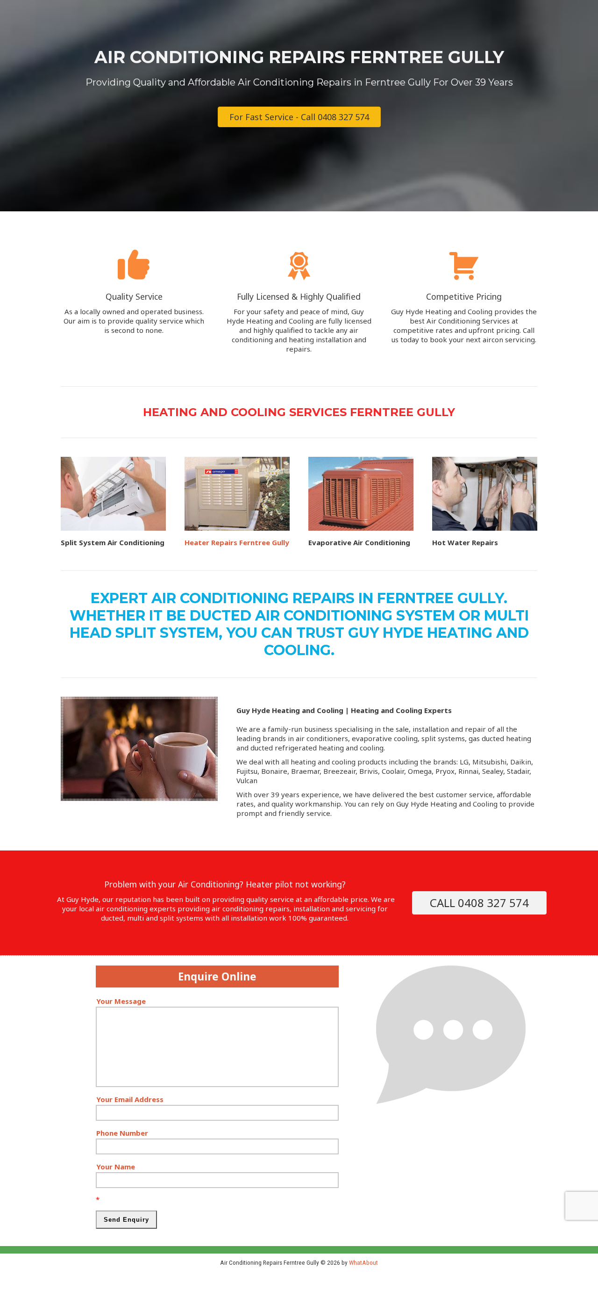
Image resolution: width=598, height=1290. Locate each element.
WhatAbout (363, 1262)
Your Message (121, 1001)
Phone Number (122, 1133)
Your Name (115, 1166)
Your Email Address (130, 1099)
